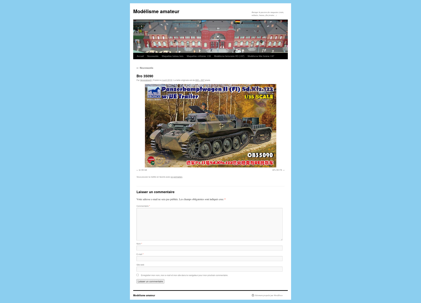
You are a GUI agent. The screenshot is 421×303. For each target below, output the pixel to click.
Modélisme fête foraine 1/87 (261, 56)
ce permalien (176, 176)
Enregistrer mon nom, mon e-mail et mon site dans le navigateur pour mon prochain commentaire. (184, 275)
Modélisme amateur (156, 11)
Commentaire (143, 205)
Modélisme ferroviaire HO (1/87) (229, 56)
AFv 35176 (277, 169)
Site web (140, 264)
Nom (139, 243)
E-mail (140, 254)
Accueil (140, 56)
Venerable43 (146, 80)
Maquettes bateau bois (173, 56)
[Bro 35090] (210, 125)
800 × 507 (199, 80)
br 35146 (143, 169)
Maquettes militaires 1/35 (199, 56)
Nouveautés (153, 56)
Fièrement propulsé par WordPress (269, 295)
